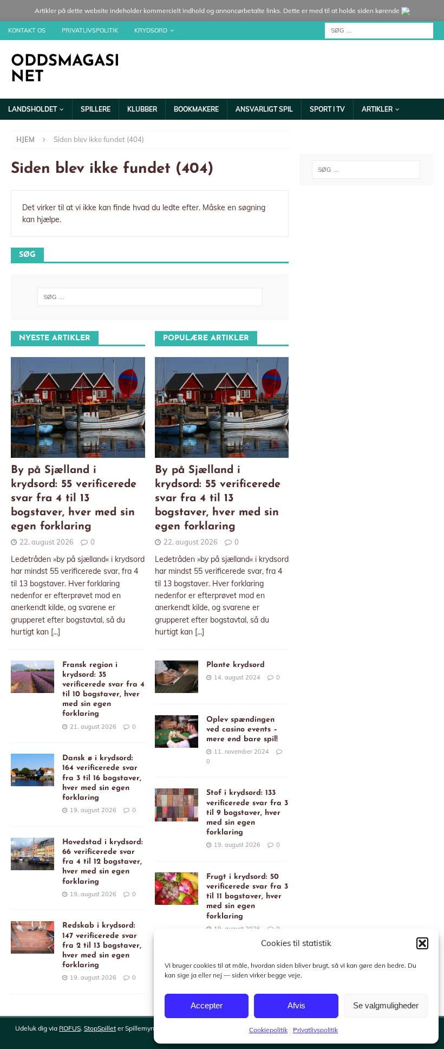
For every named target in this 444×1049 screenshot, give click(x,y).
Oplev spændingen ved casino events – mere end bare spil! (242, 729)
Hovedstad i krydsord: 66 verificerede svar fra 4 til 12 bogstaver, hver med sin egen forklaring (102, 862)
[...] (55, 632)
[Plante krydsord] (176, 677)
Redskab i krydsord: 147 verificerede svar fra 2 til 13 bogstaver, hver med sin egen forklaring (101, 945)
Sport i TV (327, 109)
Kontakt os (26, 30)
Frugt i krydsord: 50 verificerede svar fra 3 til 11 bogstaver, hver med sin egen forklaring (247, 897)
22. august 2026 (46, 542)
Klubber (142, 109)
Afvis (296, 1005)
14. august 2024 (237, 677)
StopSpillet (100, 1028)
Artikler (377, 109)
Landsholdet (32, 109)
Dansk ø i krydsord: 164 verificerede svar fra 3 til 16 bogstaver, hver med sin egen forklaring (101, 778)
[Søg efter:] (379, 30)
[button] (422, 943)
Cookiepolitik (268, 1030)
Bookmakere (196, 109)
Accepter (207, 1005)
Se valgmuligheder (386, 1005)
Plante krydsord (235, 665)
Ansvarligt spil (264, 109)
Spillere (95, 109)
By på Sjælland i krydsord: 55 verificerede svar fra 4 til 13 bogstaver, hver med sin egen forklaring (73, 498)
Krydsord (150, 30)
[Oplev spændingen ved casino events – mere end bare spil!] (176, 731)
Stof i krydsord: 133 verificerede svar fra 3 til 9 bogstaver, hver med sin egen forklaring (247, 813)
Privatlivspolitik (315, 1030)
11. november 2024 (241, 751)
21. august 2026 (93, 726)
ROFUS (70, 1028)
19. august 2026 (93, 810)
